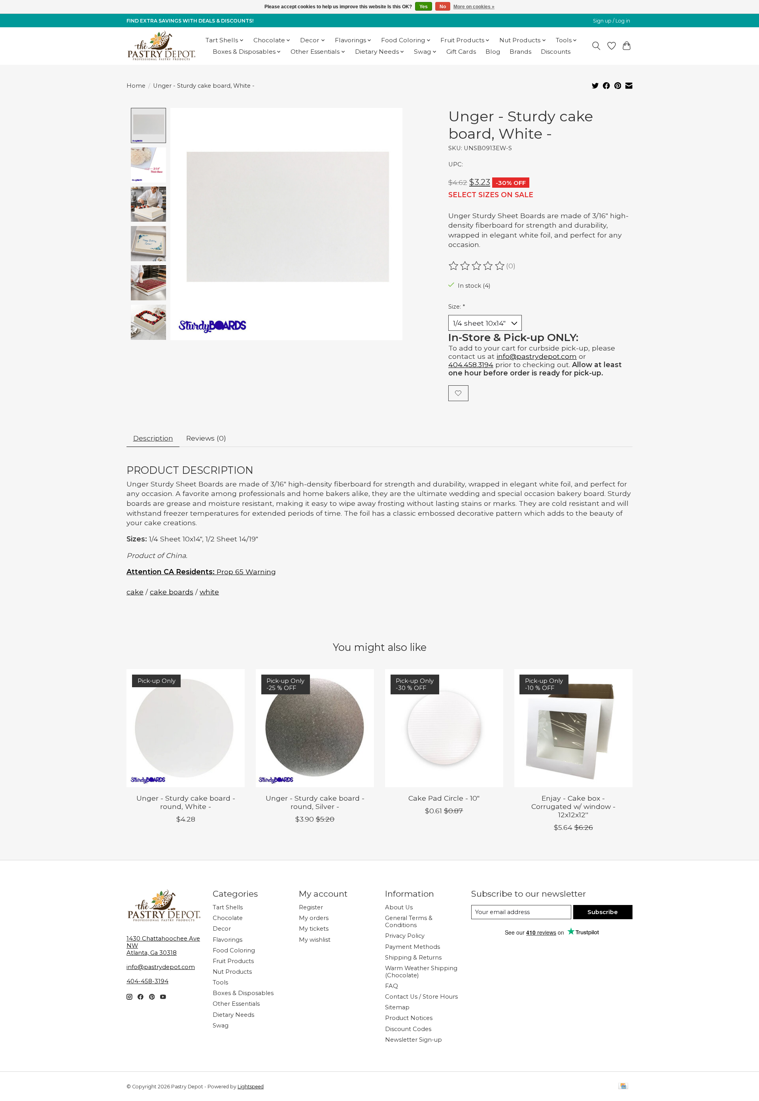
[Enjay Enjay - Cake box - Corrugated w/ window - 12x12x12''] (573, 728)
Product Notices (408, 1018)
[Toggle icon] (596, 46)
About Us (399, 907)
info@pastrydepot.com (537, 356)
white (209, 592)
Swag (220, 1025)
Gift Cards (461, 51)
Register (311, 907)
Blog (492, 51)
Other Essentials (236, 1003)
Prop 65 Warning (201, 571)
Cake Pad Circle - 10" (444, 798)
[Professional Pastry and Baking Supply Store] (161, 46)
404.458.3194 (470, 364)
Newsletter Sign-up (413, 1039)
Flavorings (227, 939)
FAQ (391, 986)
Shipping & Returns (413, 957)
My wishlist (314, 939)
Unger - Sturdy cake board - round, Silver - (315, 802)
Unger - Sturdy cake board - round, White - (185, 802)
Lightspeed (251, 1087)
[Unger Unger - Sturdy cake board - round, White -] (185, 728)
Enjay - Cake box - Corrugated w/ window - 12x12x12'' (573, 806)
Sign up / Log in (611, 21)
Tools (220, 982)
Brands (520, 51)
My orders (314, 918)
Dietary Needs (233, 1014)
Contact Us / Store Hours (421, 996)
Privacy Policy (405, 935)
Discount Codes (408, 1029)
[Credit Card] (623, 1086)
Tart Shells (228, 907)
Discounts (555, 51)
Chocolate (228, 918)
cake (134, 592)
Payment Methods (412, 946)
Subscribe (602, 912)
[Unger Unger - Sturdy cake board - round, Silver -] (315, 728)
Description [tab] (153, 438)
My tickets (314, 928)
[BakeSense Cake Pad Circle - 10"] (444, 728)
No (443, 6)
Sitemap (397, 1007)
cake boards (171, 592)
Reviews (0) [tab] (206, 438)
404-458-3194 (147, 981)
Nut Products (232, 971)
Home (135, 85)
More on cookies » (474, 6)
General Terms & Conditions (408, 921)
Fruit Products (233, 961)
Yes (423, 6)
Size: (456, 306)
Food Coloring (234, 950)
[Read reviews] (477, 266)
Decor (222, 928)
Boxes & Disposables (243, 993)
